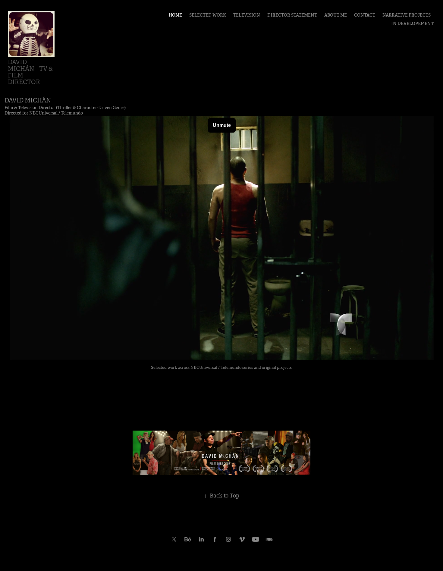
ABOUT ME (335, 15)
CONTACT (364, 15)
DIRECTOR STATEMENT (292, 15)
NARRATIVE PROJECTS (406, 15)
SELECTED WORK (207, 15)
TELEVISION (246, 15)
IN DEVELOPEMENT (412, 23)
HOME (175, 15)
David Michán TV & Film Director (31, 72)
